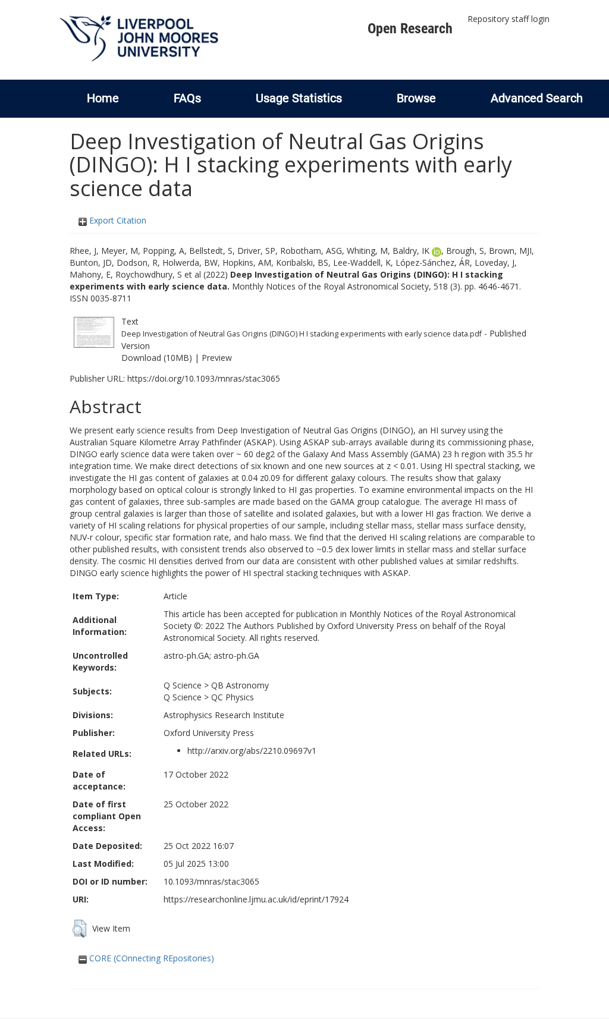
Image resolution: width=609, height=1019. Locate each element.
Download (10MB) (156, 357)
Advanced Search (537, 98)
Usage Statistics (299, 98)
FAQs (187, 98)
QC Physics (232, 697)
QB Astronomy (240, 685)
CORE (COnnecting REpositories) (150, 958)
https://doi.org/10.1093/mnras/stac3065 (203, 378)
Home (103, 98)
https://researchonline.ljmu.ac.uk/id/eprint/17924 (256, 899)
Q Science (183, 685)
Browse (416, 98)
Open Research (410, 28)
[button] (79, 929)
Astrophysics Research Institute (224, 715)
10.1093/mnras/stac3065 (211, 881)
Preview (217, 357)
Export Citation (116, 220)
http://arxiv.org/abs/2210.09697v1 (251, 750)
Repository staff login (508, 18)
